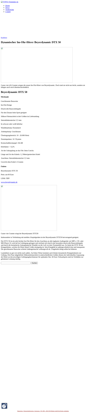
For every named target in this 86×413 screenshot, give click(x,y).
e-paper (8, 12)
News (7, 8)
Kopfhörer (4, 37)
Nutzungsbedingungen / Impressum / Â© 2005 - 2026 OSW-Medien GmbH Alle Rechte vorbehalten (46, 411)
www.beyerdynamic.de (9, 182)
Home (7, 6)
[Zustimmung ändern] (4, 406)
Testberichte (9, 10)
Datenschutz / (20, 411)
